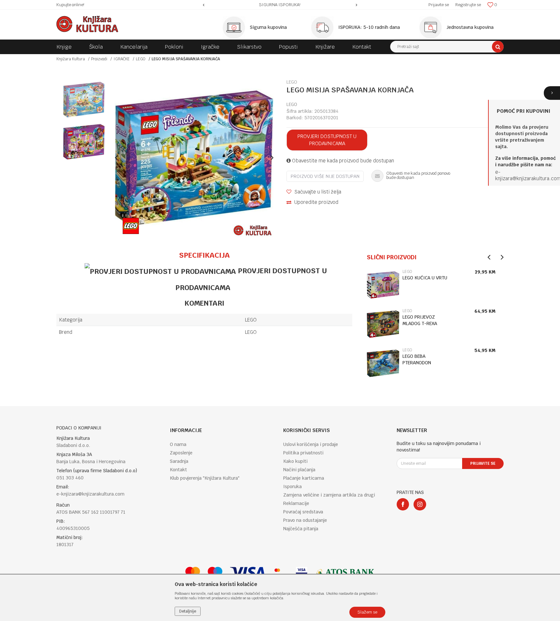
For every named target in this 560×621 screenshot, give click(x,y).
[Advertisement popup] (280, 310)
